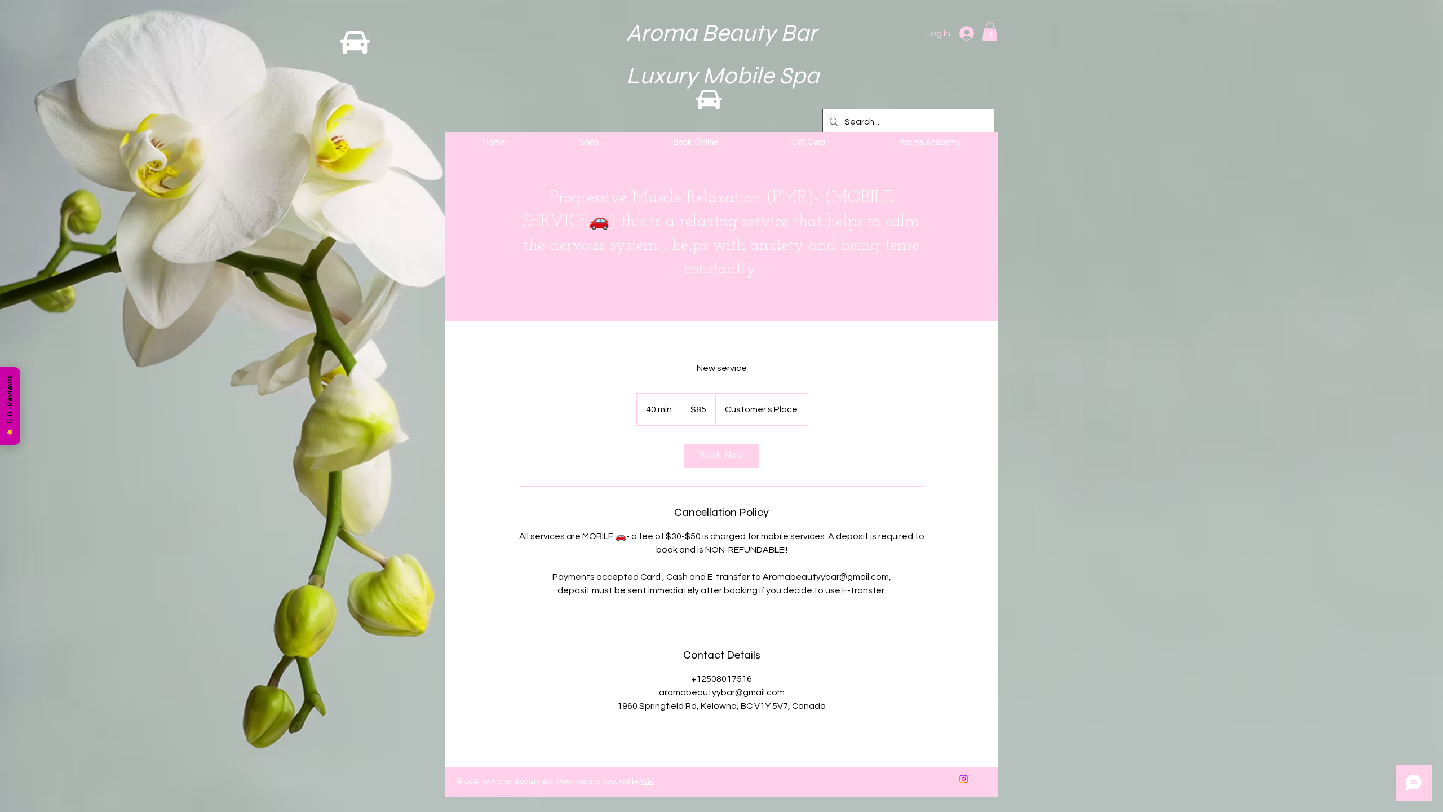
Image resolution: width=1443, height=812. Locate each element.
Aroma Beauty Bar (704, 33)
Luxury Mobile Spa (707, 75)
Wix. (647, 781)
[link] (721, 456)
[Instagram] (963, 779)
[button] (990, 31)
